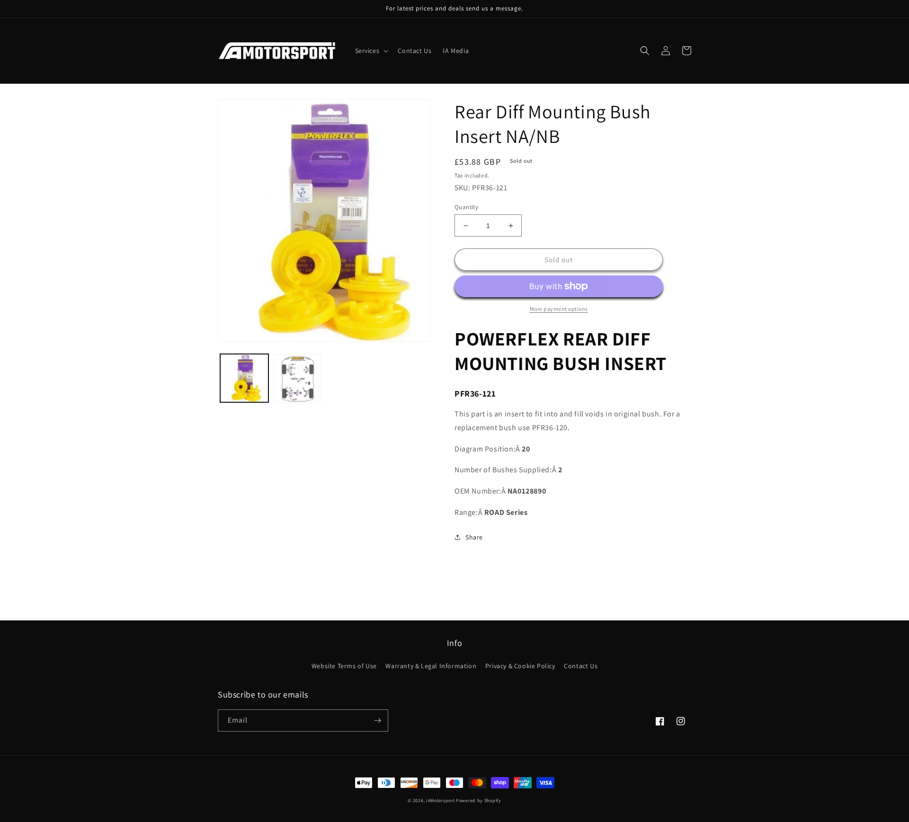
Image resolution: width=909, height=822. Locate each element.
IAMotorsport (440, 800)
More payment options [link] (559, 308)
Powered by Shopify (478, 800)
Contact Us (580, 666)
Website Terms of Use (344, 666)
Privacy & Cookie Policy (520, 666)
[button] (370, 51)
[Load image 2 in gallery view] (297, 378)
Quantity (466, 207)
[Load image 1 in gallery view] (244, 378)
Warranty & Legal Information (430, 666)
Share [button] (474, 537)
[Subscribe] (377, 720)
